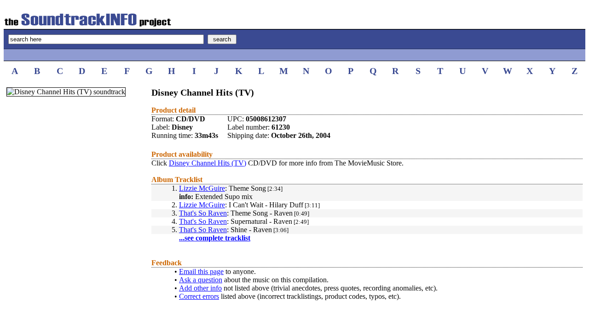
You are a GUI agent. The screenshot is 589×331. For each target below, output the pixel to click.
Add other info (200, 288)
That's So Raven (203, 213)
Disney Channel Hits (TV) (207, 163)
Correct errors (199, 296)
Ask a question (200, 280)
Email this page (201, 271)
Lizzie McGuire (202, 188)
